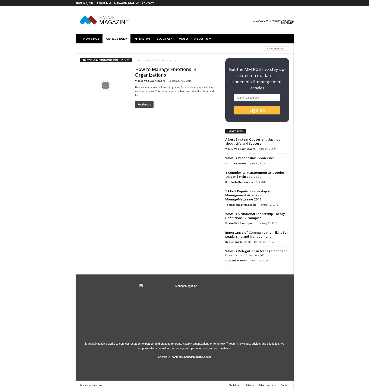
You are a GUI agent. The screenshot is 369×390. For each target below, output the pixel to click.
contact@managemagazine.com (191, 357)
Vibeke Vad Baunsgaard (150, 80)
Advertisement (267, 385)
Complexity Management (150, 48)
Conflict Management (189, 48)
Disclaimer (234, 385)
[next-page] (233, 268)
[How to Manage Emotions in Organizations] (105, 86)
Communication (115, 48)
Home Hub (91, 39)
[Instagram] (263, 3)
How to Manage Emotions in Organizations (165, 72)
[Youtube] (290, 3)
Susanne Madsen (236, 260)
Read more (144, 104)
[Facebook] (257, 3)
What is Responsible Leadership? (250, 158)
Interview (142, 39)
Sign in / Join (84, 3)
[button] (287, 38)
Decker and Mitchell (238, 241)
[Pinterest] (277, 3)
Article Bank (116, 39)
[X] (283, 3)
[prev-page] (227, 268)
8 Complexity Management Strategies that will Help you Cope (255, 174)
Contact (148, 3)
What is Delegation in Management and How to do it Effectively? (256, 253)
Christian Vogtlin (236, 163)
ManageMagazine (126, 3)
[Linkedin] (270, 3)
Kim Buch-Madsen (236, 182)
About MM (104, 3)
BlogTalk (165, 39)
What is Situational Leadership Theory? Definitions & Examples (255, 216)
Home (139, 60)
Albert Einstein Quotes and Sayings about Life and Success (252, 141)
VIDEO (183, 39)
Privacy (250, 385)
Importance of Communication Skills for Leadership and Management (256, 234)
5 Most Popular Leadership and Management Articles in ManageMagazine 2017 (249, 195)
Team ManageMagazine (240, 204)
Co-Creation (89, 48)
